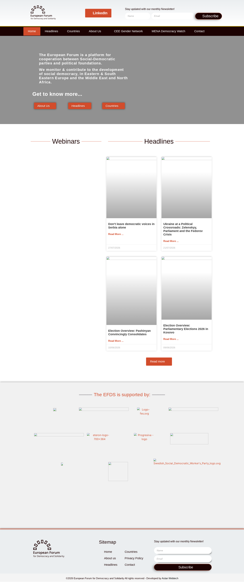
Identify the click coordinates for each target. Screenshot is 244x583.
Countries (73, 31)
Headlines (51, 31)
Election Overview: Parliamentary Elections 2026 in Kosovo (185, 329)
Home (32, 31)
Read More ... (115, 234)
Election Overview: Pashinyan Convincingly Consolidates (129, 332)
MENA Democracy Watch (168, 31)
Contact (199, 31)
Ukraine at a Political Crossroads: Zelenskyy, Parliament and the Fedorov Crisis (183, 229)
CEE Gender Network (128, 31)
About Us (95, 31)
